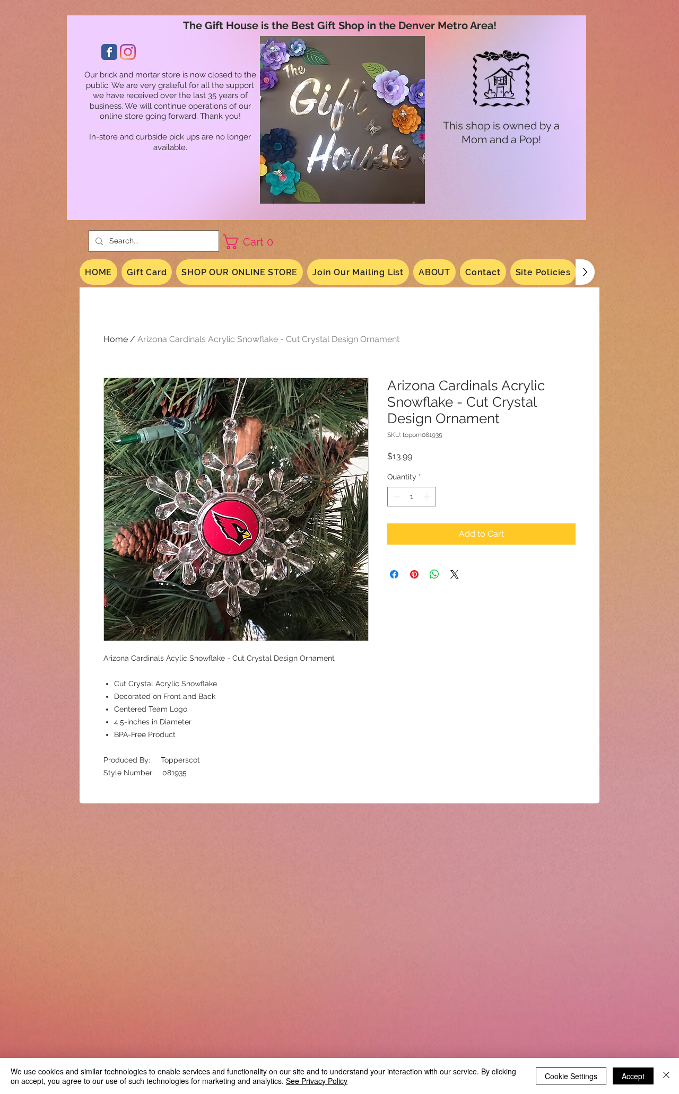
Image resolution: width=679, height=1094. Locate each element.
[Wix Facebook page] (109, 52)
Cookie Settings (571, 1076)
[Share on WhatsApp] (434, 574)
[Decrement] (395, 496)
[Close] (666, 1076)
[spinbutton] (411, 496)
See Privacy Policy (316, 1080)
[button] (252, 241)
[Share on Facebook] (394, 574)
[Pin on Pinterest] (414, 574)
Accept (633, 1076)
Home (115, 339)
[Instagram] (128, 52)
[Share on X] (454, 574)
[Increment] (427, 496)
